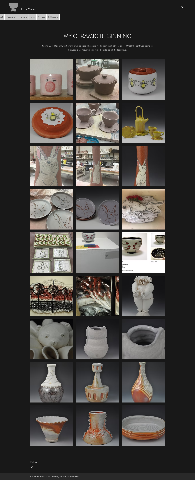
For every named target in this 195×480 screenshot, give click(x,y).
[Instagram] (182, 7)
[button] (51, 79)
